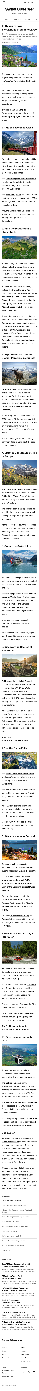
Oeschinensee (8, 323)
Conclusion (6, 1250)
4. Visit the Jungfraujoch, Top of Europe (16, 1217)
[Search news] (4, 2)
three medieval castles (24, 684)
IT (36, 2)
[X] (28, 1371)
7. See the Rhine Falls (9, 1231)
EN (25, 2)
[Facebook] (34, 1371)
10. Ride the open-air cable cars (13, 1246)
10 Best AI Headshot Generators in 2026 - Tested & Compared (15, 1289)
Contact (18, 19)
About (8, 19)
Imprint (28, 19)
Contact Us (6, 1358)
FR (32, 2)
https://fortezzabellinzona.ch (15, 740)
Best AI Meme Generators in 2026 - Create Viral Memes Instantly (16, 1265)
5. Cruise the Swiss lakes (11, 1222)
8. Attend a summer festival (11, 1236)
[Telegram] (23, 1371)
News (4, 1351)
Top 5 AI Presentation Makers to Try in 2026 (11, 1301)
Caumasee (17, 330)
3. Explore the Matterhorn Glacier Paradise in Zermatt (17, 1211)
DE (29, 2)
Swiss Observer (19, 9)
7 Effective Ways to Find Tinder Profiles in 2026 (12, 1277)
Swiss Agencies (7, 1376)
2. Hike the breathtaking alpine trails (14, 1205)
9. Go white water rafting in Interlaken (15, 1241)
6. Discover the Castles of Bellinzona (15, 1226)
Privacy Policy (26, 1361)
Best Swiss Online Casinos (8, 1372)
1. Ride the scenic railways (11, 1200)
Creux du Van (23, 333)
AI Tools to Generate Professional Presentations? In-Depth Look (16, 1323)
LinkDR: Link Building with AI (13, 1312)
